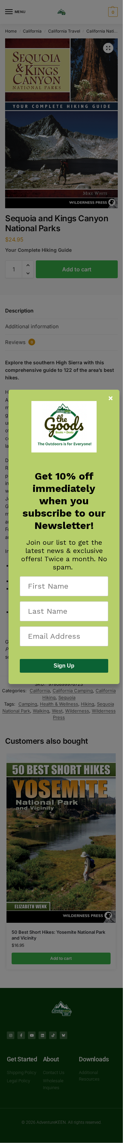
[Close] (110, 398)
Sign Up (64, 666)
